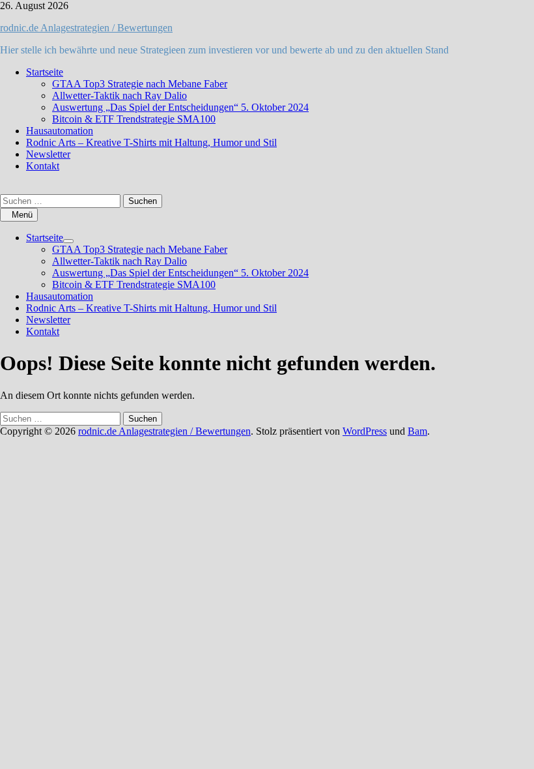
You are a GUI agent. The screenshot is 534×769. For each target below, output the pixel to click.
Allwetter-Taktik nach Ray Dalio (119, 95)
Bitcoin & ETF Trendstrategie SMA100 (134, 118)
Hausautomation (59, 130)
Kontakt (42, 165)
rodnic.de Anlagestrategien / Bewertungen (86, 27)
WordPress (365, 431)
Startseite (44, 72)
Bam (417, 431)
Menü (22, 215)
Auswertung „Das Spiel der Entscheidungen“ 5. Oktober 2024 (180, 107)
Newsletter (48, 154)
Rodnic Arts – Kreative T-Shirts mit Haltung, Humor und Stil (151, 142)
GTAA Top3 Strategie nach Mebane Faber (139, 83)
